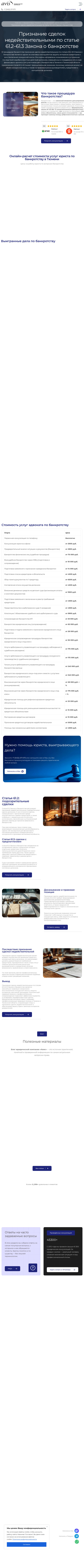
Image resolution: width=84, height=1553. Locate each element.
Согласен (26, 1544)
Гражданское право (56, 251)
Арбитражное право (11, 251)
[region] (26, 1537)
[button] (37, 514)
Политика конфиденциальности (24, 1539)
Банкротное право (26, 251)
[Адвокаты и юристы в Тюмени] (12, 3)
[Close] (47, 1526)
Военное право (8, 1070)
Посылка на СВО (9, 1143)
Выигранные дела (41, 251)
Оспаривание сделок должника (56, 23)
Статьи (18, 1070)
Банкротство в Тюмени (32, 23)
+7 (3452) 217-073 (10, 9)
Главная (18, 23)
